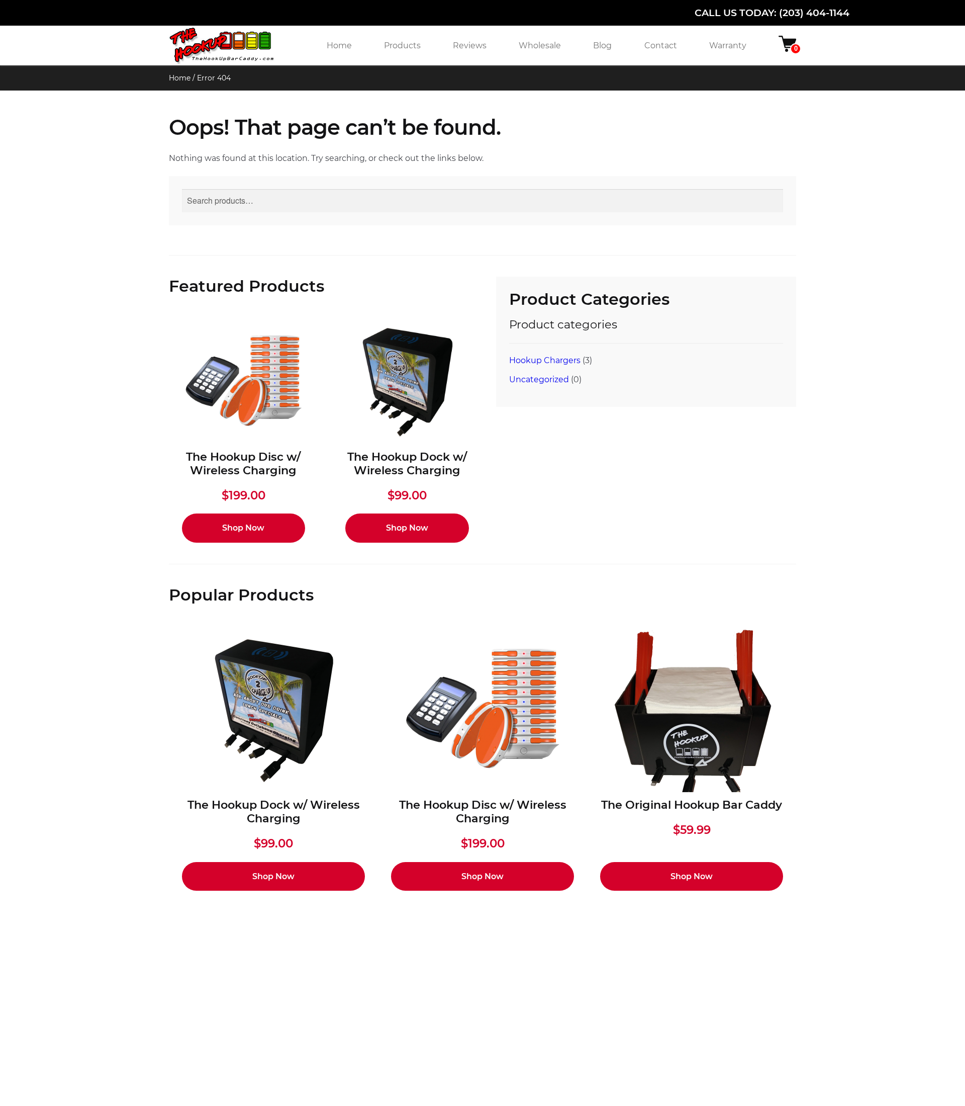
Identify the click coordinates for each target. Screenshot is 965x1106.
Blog (602, 45)
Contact (660, 45)
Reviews (470, 45)
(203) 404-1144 (814, 13)
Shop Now (243, 528)
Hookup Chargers (545, 360)
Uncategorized (539, 379)
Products (402, 45)
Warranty (727, 45)
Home (339, 45)
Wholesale (540, 45)
